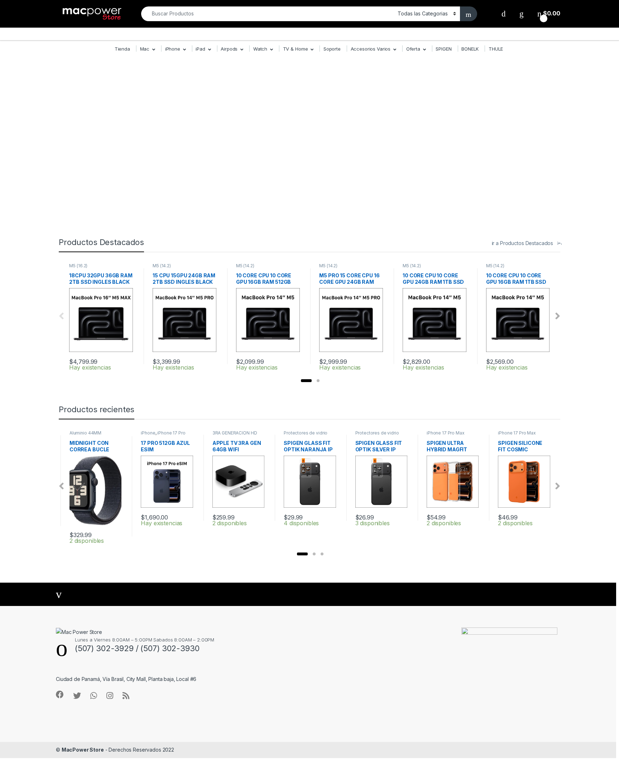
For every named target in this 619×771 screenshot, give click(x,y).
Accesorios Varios (371, 49)
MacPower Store (83, 750)
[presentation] (557, 316)
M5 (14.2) (162, 265)
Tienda (122, 49)
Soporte (332, 49)
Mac (145, 49)
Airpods (229, 49)
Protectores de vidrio (305, 433)
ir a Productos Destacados (522, 243)
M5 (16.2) (78, 265)
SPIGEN (443, 49)
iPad (200, 49)
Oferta (413, 49)
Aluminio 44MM (85, 433)
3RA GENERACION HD (234, 433)
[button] (306, 380)
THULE (496, 49)
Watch (260, 49)
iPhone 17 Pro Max (446, 433)
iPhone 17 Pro (171, 433)
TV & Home (295, 49)
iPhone (172, 49)
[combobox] (267, 13)
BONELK (470, 49)
